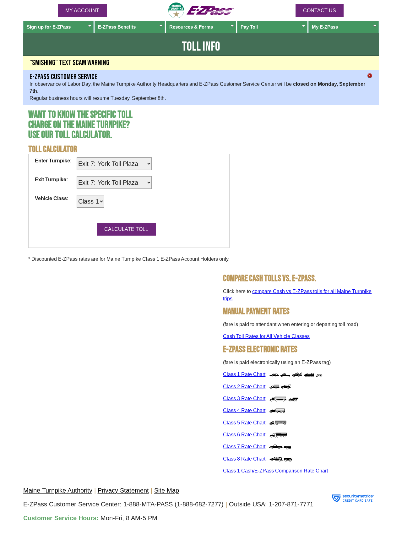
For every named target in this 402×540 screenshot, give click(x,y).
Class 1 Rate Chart (244, 374)
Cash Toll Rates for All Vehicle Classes (266, 336)
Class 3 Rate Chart (244, 398)
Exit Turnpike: (51, 179)
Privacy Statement (123, 490)
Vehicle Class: (51, 198)
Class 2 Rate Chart (244, 386)
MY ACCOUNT (82, 10)
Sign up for (49, 27)
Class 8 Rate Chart (244, 458)
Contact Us (319, 10)
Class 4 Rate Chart (244, 410)
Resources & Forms (191, 27)
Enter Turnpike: (53, 160)
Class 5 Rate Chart (244, 422)
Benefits (117, 27)
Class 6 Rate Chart (244, 434)
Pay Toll (249, 27)
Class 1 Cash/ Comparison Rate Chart (275, 470)
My (325, 27)
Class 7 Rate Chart (244, 446)
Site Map (166, 490)
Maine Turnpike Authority (57, 490)
